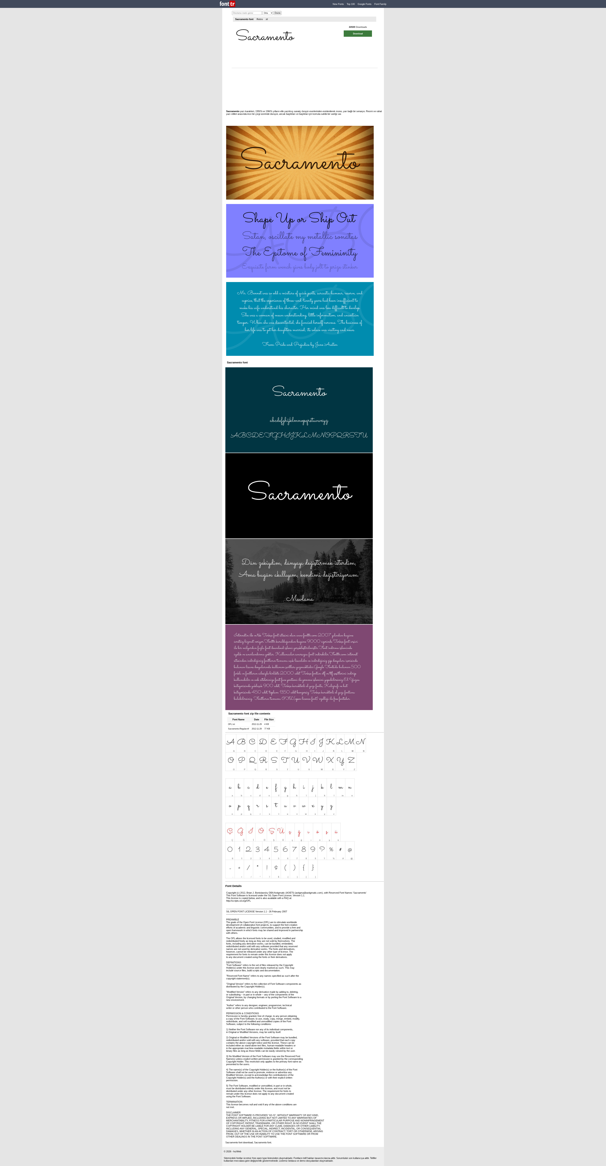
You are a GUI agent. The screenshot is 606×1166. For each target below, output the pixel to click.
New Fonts (338, 4)
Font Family (380, 4)
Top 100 (351, 4)
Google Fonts (364, 4)
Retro (260, 19)
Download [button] (358, 33)
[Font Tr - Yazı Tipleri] (227, 4)
